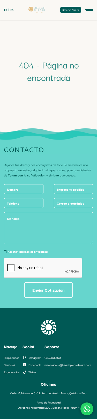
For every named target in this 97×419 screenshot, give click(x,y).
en (11, 9)
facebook (34, 364)
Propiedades (11, 357)
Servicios (9, 364)
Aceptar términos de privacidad (28, 251)
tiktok (32, 372)
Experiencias (11, 372)
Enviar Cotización (48, 290)
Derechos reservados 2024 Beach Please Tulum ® (48, 407)
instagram (34, 357)
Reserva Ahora (70, 9)
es (5, 9)
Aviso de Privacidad (49, 402)
